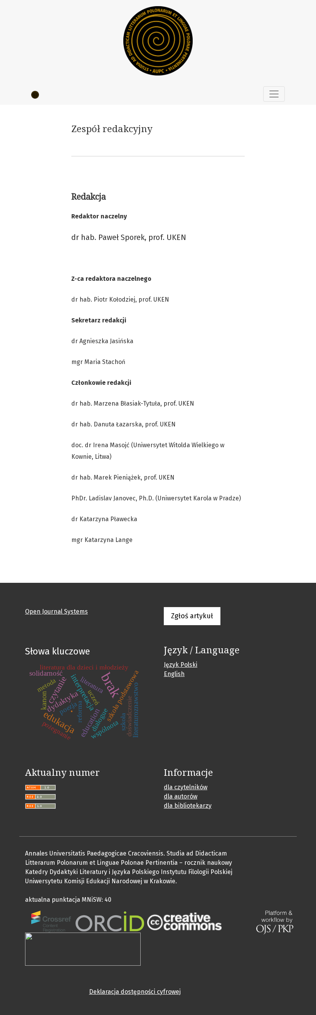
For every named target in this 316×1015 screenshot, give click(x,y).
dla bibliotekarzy (188, 805)
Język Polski (180, 664)
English (174, 674)
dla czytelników (185, 787)
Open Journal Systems (56, 611)
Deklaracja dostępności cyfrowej (135, 991)
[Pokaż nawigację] (274, 94)
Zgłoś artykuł (192, 616)
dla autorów (180, 796)
